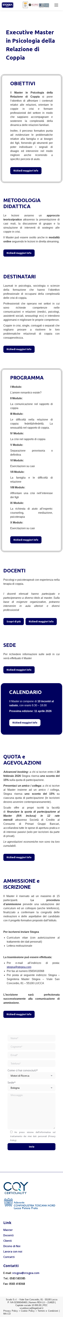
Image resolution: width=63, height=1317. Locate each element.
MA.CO (7, 1313)
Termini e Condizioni (48, 1311)
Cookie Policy (28, 1311)
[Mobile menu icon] (56, 5)
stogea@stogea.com (19, 967)
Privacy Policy (10, 1311)
